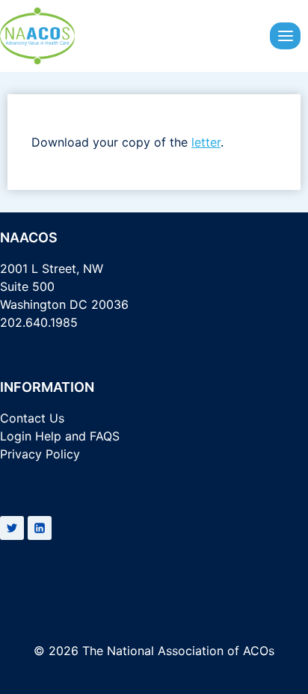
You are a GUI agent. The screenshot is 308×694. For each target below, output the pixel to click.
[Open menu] (285, 35)
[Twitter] (12, 528)
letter (206, 142)
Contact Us (32, 418)
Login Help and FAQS (60, 436)
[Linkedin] (40, 528)
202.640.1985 (39, 322)
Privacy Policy (40, 453)
